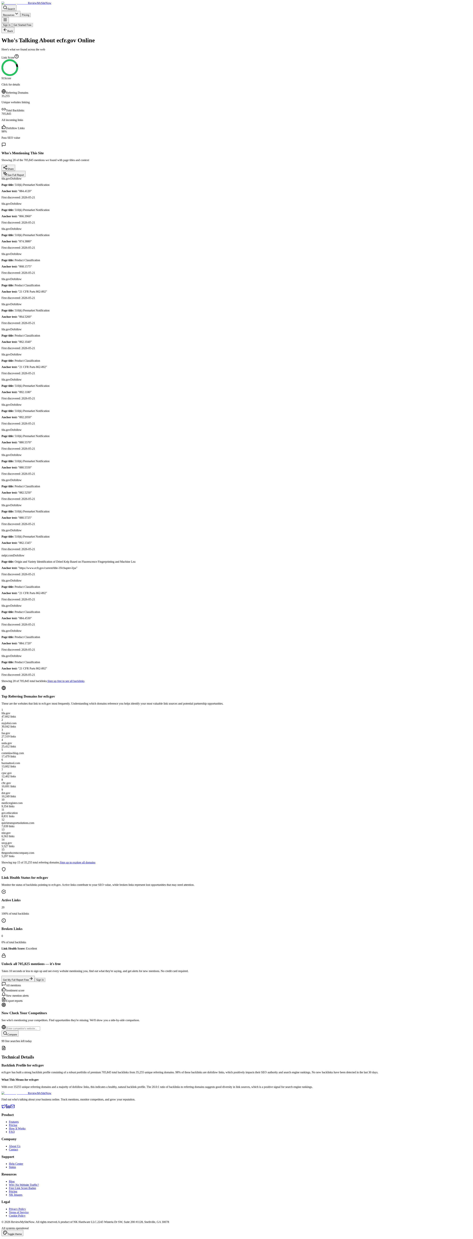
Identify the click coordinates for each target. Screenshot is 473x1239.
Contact (13, 1149)
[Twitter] (3, 1107)
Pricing (25, 15)
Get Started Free (22, 25)
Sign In (7, 25)
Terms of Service (19, 1212)
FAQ (12, 1131)
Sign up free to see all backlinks (65, 681)
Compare (12, 1034)
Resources (8, 15)
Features (14, 1121)
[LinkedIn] (8, 1107)
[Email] (12, 1107)
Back (10, 31)
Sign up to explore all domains (77, 862)
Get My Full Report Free (16, 980)
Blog (12, 1181)
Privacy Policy (17, 1209)
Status (12, 1167)
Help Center (16, 1163)
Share (10, 169)
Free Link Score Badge (22, 1188)
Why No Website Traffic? (24, 1184)
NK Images (15, 1194)
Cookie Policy (17, 1215)
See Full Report (15, 175)
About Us (14, 1146)
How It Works (17, 1128)
